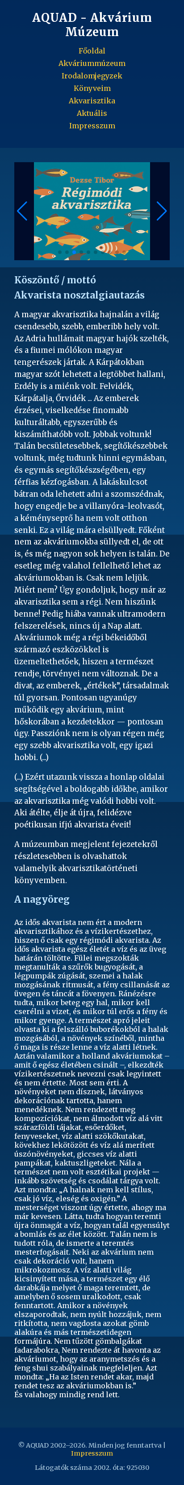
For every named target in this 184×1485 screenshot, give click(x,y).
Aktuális (92, 113)
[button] (162, 211)
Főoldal (92, 50)
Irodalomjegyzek (92, 75)
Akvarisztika (92, 100)
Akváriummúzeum (92, 63)
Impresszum (92, 125)
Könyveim (92, 88)
